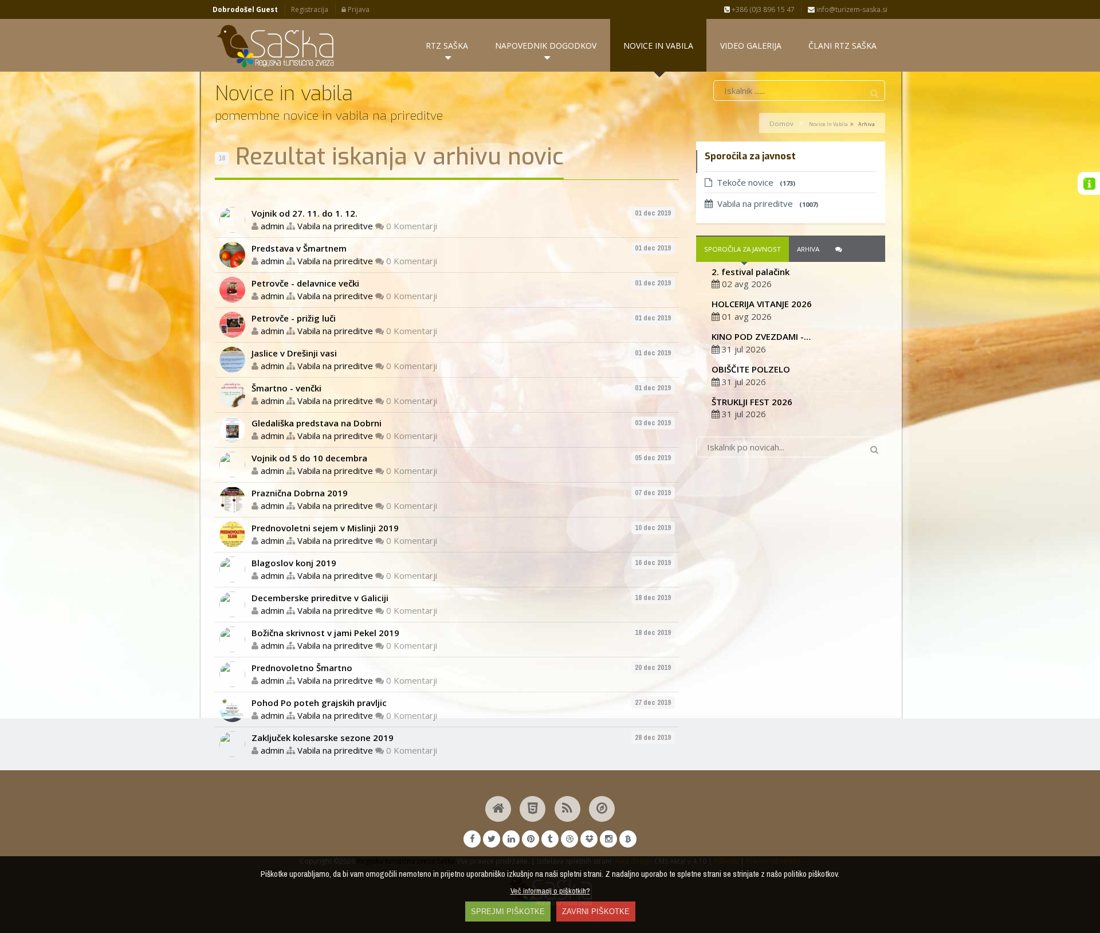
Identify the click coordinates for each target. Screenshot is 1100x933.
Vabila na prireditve (335, 226)
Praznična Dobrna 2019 (300, 493)
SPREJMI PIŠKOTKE (508, 911)
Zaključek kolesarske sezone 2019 (323, 737)
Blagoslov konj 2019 (294, 563)
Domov (781, 123)
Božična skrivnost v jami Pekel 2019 (325, 632)
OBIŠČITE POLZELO (751, 369)
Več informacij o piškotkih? (550, 890)
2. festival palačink (750, 271)
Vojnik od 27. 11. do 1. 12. (305, 213)
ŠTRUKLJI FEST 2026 (752, 401)
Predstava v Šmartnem (299, 248)
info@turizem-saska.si (851, 9)
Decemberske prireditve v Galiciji (320, 597)
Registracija (309, 9)
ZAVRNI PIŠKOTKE (596, 911)
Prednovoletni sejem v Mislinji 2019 (325, 528)
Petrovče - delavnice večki (305, 283)
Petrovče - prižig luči (294, 318)
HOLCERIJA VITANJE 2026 (762, 303)
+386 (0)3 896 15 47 (762, 9)
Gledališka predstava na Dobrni (317, 423)
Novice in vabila (828, 124)
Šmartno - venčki (286, 388)
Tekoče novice (756, 182)
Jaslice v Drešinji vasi (294, 353)
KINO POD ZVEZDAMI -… (761, 336)
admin (272, 226)
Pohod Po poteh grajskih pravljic (319, 702)
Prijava (358, 9)
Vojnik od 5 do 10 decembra (309, 458)
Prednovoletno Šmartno (302, 667)
